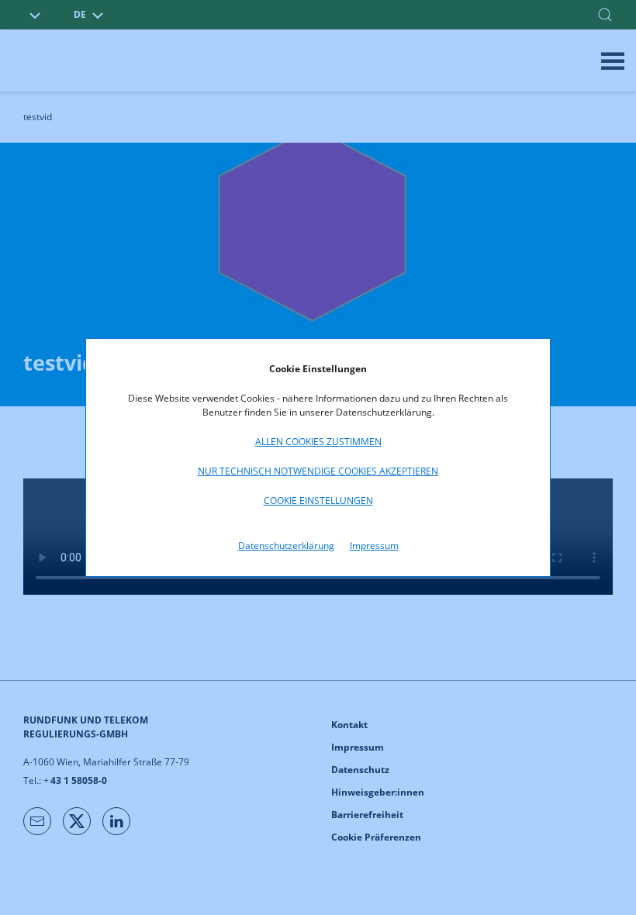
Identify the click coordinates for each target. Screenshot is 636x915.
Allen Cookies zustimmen (318, 441)
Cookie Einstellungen (318, 500)
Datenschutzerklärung (286, 545)
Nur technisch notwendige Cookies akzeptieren (318, 471)
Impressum (374, 545)
